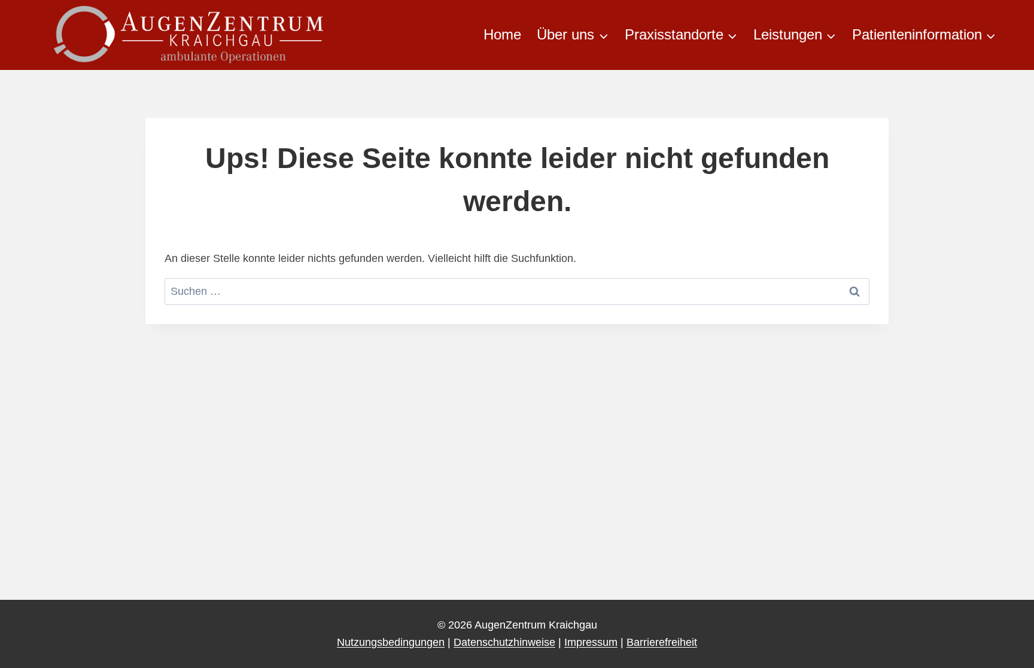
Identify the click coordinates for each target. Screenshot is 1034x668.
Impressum (591, 642)
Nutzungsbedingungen (391, 642)
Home (502, 34)
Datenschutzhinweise (504, 642)
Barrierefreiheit (662, 642)
